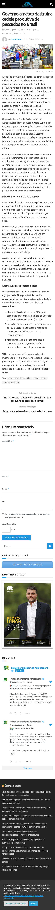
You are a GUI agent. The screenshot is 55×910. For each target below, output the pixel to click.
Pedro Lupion (40, 378)
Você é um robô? (9, 524)
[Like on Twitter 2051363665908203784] (21, 713)
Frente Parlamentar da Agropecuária (25, 679)
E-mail (5, 489)
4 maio (29, 682)
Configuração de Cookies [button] (15, 904)
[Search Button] (50, 546)
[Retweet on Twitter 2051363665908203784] (16, 713)
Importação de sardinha (19, 378)
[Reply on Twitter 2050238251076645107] (11, 762)
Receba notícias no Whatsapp (29, 565)
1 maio (29, 725)
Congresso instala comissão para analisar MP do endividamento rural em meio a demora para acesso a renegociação (25, 850)
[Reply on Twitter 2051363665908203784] (11, 713)
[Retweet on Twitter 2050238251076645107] (16, 762)
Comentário (8, 441)
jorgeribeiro (16, 39)
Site (4, 502)
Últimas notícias (13, 786)
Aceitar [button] (34, 904)
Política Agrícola (11, 382)
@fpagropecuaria (17, 682)
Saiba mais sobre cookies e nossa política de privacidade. (23, 896)
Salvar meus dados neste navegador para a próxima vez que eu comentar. (27, 515)
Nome (5, 476)
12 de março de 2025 (34, 39)
